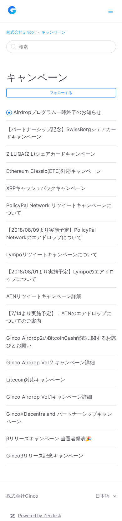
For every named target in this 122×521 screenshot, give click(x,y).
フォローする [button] (61, 92)
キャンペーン (53, 32)
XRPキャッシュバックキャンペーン (46, 188)
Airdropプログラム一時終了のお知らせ (57, 112)
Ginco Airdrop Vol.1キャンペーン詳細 (49, 397)
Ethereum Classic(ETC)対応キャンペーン (53, 171)
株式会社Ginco (20, 32)
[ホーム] (12, 14)
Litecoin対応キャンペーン (35, 380)
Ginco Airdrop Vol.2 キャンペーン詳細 (50, 362)
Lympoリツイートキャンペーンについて (51, 254)
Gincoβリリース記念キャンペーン (44, 455)
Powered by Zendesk (39, 515)
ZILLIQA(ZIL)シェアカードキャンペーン (50, 154)
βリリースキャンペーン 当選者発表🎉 (49, 438)
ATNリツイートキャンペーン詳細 (43, 296)
